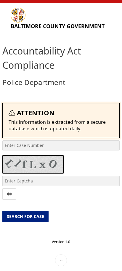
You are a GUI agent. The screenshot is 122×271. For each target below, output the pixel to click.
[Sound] (9, 194)
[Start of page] (61, 260)
